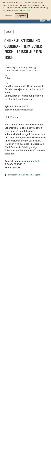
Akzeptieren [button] (21, 16)
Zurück (9, 32)
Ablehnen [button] (8, 16)
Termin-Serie (33, 70)
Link (37, 161)
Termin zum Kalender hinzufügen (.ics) (23, 175)
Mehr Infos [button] (26, 10)
